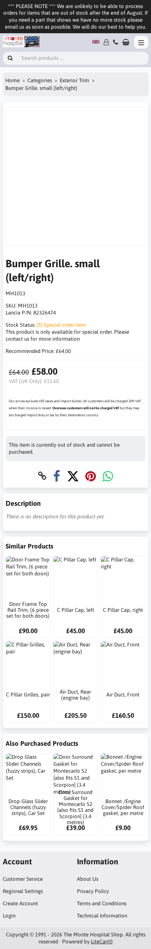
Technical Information (102, 916)
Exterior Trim (74, 80)
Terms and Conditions (101, 903)
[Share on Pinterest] (90, 475)
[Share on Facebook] (56, 475)
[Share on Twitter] (73, 475)
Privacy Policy (93, 891)
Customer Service (23, 879)
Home (12, 80)
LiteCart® (102, 941)
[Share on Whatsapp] (108, 475)
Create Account (20, 903)
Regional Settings (23, 891)
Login (9, 916)
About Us (87, 879)
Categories (39, 80)
